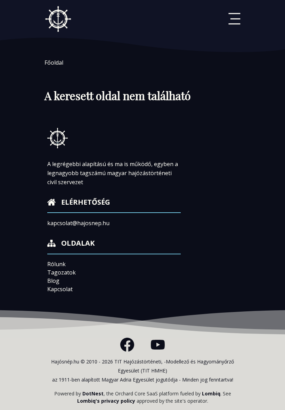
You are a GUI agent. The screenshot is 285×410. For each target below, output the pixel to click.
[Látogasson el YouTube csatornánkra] (158, 345)
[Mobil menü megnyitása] (234, 19)
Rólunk (56, 264)
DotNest (93, 393)
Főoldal (53, 62)
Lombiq (211, 393)
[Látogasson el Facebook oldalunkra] (127, 345)
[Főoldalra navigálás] (58, 19)
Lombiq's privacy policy (106, 400)
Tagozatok (61, 272)
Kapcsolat (60, 289)
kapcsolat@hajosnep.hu (78, 223)
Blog (53, 281)
